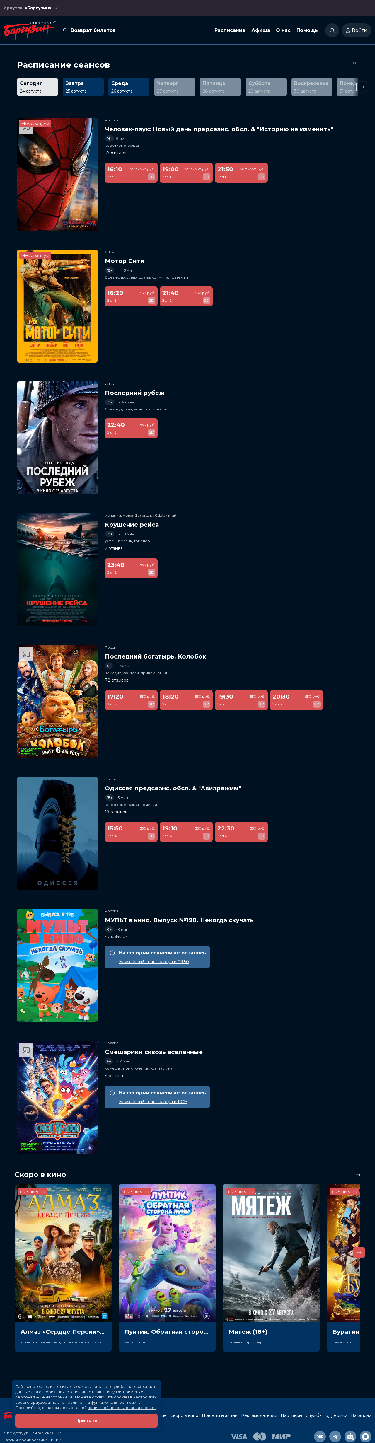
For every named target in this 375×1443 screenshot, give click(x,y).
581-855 (56, 1440)
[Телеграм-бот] (350, 1436)
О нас (283, 30)
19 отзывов (116, 812)
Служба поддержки (326, 1415)
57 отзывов (116, 153)
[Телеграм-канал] (335, 1436)
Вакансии (361, 1415)
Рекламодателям (259, 1415)
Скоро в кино (184, 1415)
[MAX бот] (365, 1436)
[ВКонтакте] (320, 1436)
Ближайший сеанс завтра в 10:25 (153, 1101)
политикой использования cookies (122, 1407)
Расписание (230, 30)
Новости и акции (220, 1415)
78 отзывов (117, 680)
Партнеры (291, 1415)
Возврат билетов (93, 30)
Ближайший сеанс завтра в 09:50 (154, 961)
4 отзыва (114, 1075)
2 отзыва (114, 548)
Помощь (307, 30)
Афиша (260, 30)
